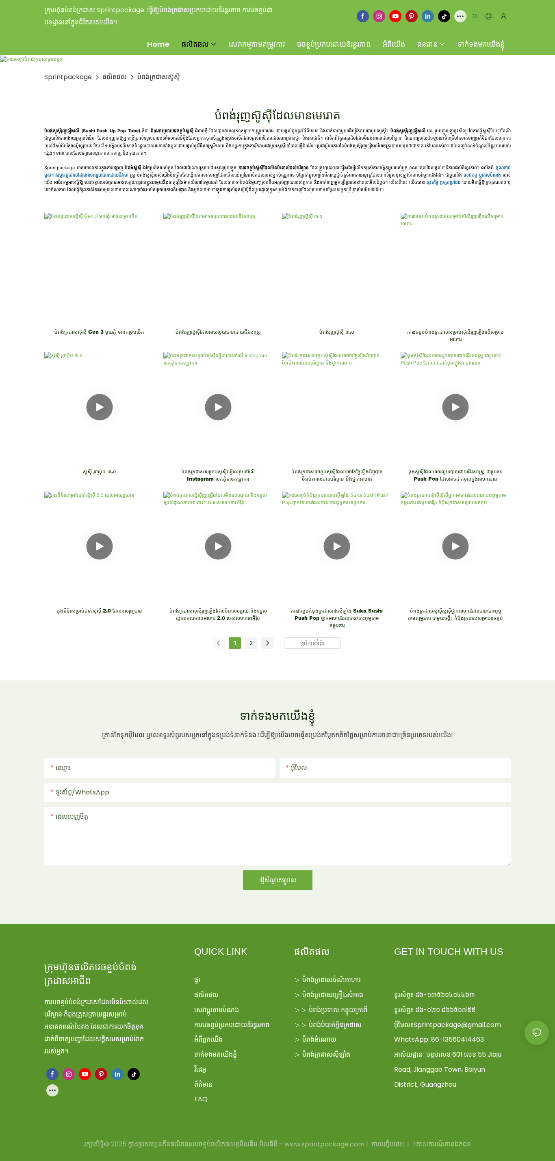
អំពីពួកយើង (208, 1039)
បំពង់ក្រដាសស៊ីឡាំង (326, 1054)
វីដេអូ (200, 1069)
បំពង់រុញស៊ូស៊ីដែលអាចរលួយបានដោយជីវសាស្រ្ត (218, 331)
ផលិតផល (114, 77)
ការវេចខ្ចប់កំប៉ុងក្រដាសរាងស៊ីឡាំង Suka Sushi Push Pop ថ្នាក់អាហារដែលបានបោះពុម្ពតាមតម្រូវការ (337, 618)
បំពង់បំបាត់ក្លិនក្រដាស (335, 1024)
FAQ (201, 1099)
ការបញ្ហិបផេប (387, 1144)
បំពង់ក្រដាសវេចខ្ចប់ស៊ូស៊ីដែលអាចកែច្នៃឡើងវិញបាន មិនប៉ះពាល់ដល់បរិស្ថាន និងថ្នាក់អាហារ (337, 475)
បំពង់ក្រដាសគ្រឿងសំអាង (332, 994)
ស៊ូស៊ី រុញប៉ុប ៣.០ (99, 471)
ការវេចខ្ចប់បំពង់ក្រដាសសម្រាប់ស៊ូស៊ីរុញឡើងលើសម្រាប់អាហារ (455, 335)
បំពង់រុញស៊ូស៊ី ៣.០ (336, 331)
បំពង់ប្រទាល (324, 1009)
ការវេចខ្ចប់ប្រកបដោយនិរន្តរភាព (231, 1024)
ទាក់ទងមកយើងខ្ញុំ (215, 1054)
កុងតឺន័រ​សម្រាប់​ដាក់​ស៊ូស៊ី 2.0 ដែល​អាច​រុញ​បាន (99, 610)
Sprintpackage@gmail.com (457, 1024)
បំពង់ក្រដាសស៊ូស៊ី (158, 77)
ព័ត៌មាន (203, 1084)
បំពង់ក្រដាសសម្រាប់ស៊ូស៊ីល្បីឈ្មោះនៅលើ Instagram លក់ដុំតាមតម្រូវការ (218, 475)
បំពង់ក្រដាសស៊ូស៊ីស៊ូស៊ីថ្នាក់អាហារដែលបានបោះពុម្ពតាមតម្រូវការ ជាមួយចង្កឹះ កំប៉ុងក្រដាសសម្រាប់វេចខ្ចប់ (455, 614)
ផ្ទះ (197, 979)
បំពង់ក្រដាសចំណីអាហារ (331, 979)
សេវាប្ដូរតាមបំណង (216, 1009)
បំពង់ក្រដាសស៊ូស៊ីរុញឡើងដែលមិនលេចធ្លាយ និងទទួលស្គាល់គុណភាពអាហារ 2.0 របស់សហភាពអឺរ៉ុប (218, 614)
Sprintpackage (68, 77)
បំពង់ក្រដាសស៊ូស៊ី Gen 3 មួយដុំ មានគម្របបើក (99, 331)
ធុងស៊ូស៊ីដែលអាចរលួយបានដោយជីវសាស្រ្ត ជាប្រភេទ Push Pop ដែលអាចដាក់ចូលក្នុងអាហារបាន (455, 475)
